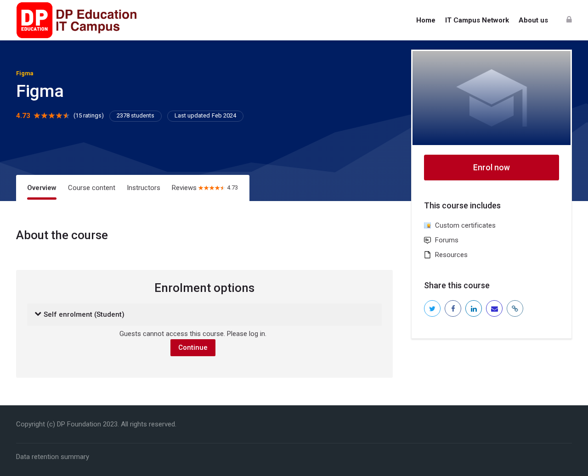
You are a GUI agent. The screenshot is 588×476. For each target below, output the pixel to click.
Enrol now (491, 167)
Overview (42, 188)
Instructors (143, 188)
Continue (193, 347)
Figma (24, 73)
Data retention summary (52, 457)
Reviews (205, 188)
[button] (38, 315)
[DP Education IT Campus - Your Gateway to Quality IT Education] (76, 20)
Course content (91, 188)
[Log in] (569, 20)
